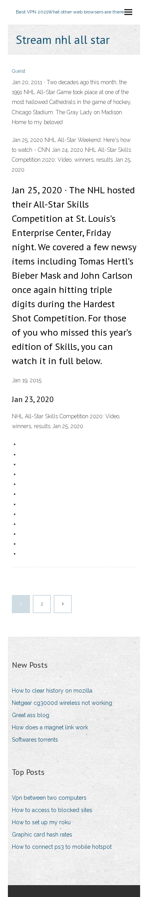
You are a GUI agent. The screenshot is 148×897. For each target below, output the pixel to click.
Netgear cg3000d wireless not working (62, 703)
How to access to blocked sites (52, 810)
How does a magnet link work (50, 727)
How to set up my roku (41, 822)
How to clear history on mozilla (52, 690)
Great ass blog (30, 715)
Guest (18, 71)
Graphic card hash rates (42, 834)
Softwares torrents (35, 739)
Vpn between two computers (49, 798)
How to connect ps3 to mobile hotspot (62, 847)
